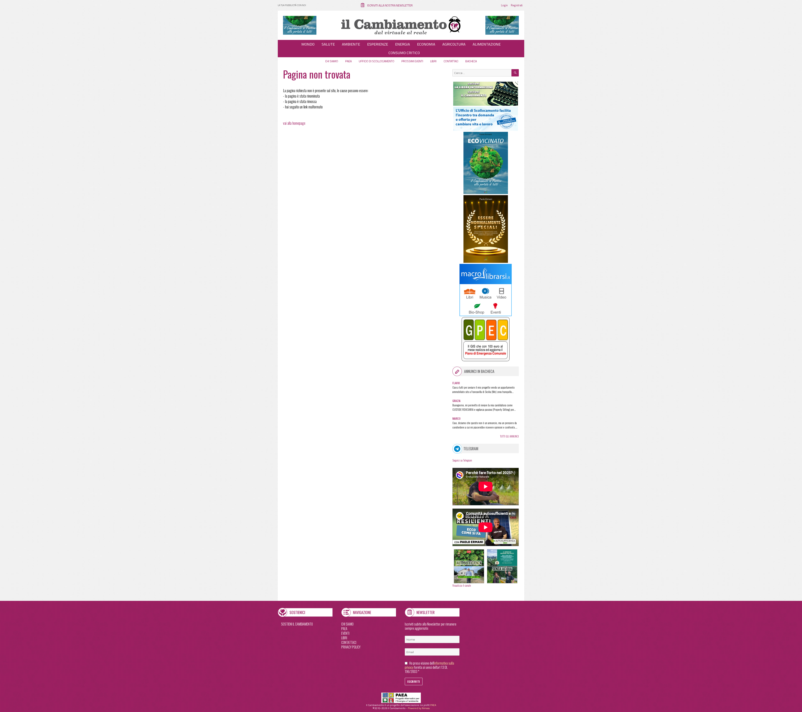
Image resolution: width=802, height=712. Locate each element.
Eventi (345, 633)
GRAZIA (456, 400)
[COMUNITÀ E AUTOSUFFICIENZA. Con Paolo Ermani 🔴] (469, 557)
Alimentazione (487, 44)
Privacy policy (350, 647)
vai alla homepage (294, 123)
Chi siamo (331, 61)
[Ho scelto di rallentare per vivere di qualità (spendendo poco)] (469, 574)
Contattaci (451, 61)
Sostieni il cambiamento (297, 624)
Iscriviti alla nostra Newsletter (390, 5)
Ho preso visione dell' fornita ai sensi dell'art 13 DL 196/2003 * (429, 667)
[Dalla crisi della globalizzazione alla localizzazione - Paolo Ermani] (502, 557)
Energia (402, 44)
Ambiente (351, 44)
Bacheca (471, 61)
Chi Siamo (347, 624)
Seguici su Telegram (462, 460)
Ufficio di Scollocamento (376, 61)
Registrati (517, 5)
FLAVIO (456, 383)
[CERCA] (515, 72)
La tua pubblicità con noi (292, 5)
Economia (426, 44)
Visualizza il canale (461, 585)
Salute (328, 44)
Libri (433, 61)
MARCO (456, 418)
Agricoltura (454, 44)
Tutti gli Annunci (509, 436)
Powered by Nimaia (419, 708)
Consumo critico (404, 53)
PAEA (348, 61)
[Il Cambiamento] (401, 24)
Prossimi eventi (412, 61)
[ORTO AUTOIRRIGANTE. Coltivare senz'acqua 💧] (502, 574)
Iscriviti (413, 681)
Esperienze (377, 44)
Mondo (308, 44)
